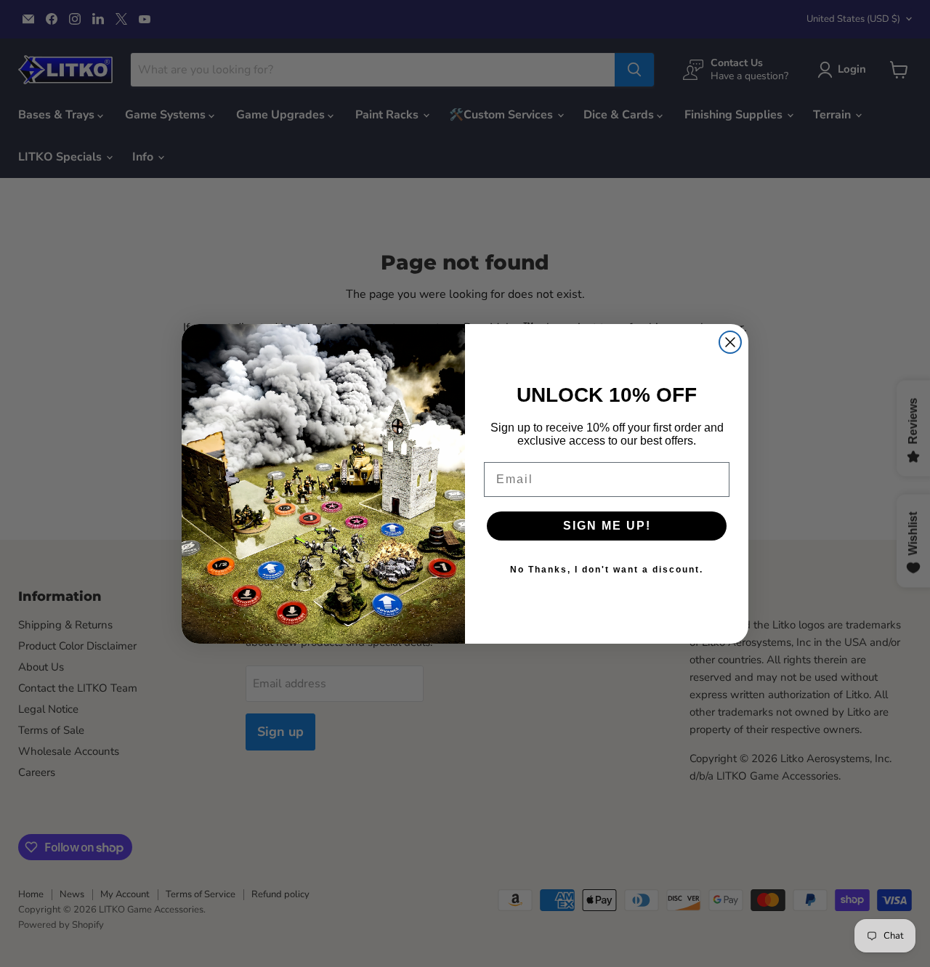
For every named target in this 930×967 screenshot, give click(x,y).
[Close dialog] (730, 342)
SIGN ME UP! (607, 525)
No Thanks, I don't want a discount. (606, 570)
